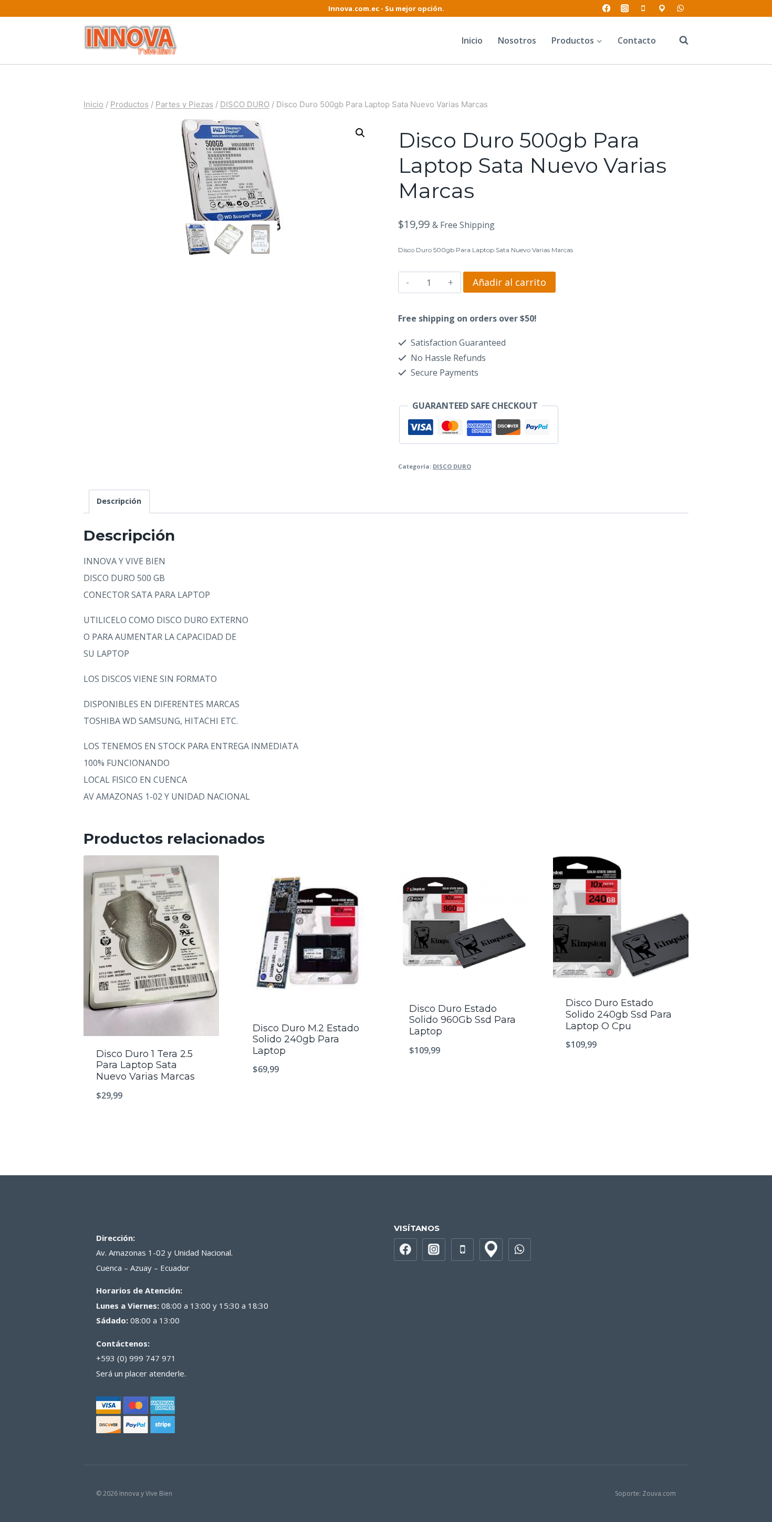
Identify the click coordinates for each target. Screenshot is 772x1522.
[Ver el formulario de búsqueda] (678, 40)
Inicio (472, 40)
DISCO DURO (452, 466)
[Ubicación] (662, 9)
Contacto (637, 40)
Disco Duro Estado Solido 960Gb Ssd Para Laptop (462, 1020)
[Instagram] (625, 9)
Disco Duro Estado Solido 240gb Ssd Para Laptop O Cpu (619, 1014)
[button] (360, 132)
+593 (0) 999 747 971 (136, 1358)
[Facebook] (606, 9)
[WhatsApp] (680, 9)
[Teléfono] (643, 9)
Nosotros (517, 40)
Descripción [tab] (119, 501)
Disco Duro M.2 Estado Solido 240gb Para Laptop (306, 1039)
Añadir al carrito (509, 282)
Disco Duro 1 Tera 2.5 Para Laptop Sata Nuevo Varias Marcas (145, 1065)
